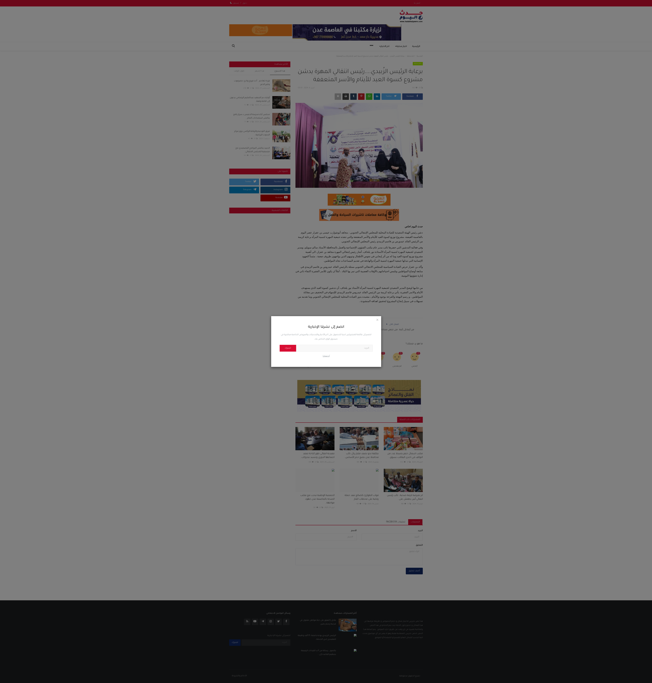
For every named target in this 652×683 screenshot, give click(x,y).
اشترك (288, 348)
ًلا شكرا (326, 356)
